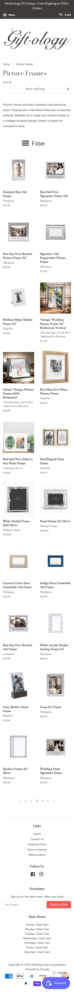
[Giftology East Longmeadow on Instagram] (41, 875)
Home (6, 64)
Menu (11, 15)
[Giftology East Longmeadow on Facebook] (33, 875)
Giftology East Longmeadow (48, 964)
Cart (67, 15)
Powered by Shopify (37, 969)
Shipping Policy (37, 844)
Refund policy (37, 855)
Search (37, 834)
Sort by (7, 82)
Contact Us (37, 839)
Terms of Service (37, 849)
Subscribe (59, 905)
